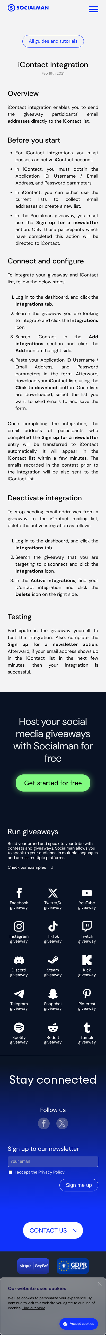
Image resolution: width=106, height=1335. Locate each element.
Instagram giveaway (19, 939)
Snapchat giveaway (53, 1006)
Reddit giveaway (53, 1040)
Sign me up (79, 1185)
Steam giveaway (53, 972)
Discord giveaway (19, 972)
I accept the (40, 1172)
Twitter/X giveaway (53, 905)
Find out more (33, 1308)
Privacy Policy (51, 1172)
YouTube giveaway (87, 905)
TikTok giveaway (53, 939)
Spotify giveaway (19, 1040)
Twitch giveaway (87, 939)
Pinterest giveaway (87, 1006)
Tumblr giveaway (87, 1040)
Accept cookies (82, 1323)
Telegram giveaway (19, 1006)
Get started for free (53, 783)
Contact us (48, 1230)
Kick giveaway (87, 972)
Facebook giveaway (19, 905)
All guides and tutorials (53, 41)
